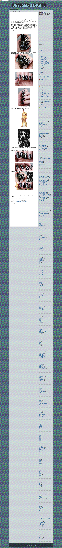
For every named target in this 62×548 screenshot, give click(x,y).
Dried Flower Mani (41, 215)
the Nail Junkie (41, 520)
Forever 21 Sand (41, 240)
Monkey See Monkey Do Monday (44, 346)
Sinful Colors (41, 487)
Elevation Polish (41, 225)
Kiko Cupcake (41, 274)
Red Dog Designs (41, 447)
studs (40, 505)
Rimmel (40, 452)
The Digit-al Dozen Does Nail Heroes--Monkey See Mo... (45, 63)
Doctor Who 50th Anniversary (43, 213)
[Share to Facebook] (24, 200)
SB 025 (40, 469)
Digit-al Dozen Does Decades (43, 179)
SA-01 (40, 458)
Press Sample (41, 415)
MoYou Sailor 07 (41, 365)
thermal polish (41, 521)
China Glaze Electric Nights (43, 146)
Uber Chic (40, 525)
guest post (40, 257)
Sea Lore (40, 474)
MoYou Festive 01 (41, 354)
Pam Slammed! (43, 65)
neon (40, 389)
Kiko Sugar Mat (41, 275)
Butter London (41, 136)
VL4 (39, 533)
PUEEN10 (40, 422)
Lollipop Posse (41, 295)
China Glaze (41, 144)
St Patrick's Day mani (42, 498)
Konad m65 (40, 281)
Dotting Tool (41, 214)
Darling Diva (41, 162)
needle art (40, 388)
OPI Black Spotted (41, 398)
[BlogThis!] (22, 200)
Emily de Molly (41, 227)
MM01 (40, 343)
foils (39, 238)
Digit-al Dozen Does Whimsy (43, 206)
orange (40, 401)
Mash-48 (40, 328)
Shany (40, 482)
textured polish (41, 516)
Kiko (39, 273)
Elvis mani (14, 201)
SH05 (40, 476)
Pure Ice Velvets (41, 429)
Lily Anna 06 (41, 294)
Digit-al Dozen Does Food (43, 184)
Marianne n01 (41, 308)
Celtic (40, 139)
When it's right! (43, 64)
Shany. (40, 483)
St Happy (40, 497)
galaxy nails (41, 248)
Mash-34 (40, 318)
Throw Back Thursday (42, 522)
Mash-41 (40, 322)
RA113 (40, 440)
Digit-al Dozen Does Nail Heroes (43, 191)
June (41, 51)
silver (40, 486)
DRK (39, 216)
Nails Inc (40, 381)
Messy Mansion (41, 334)
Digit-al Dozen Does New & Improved (44, 194)
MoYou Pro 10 (41, 363)
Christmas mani (41, 149)
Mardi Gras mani (41, 306)
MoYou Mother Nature (42, 356)
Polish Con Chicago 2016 (42, 414)
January (42, 67)
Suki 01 (40, 509)
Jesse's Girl (40, 269)
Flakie (40, 235)
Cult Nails (40, 160)
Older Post (35, 228)
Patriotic (40, 410)
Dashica (40, 163)
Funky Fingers (41, 247)
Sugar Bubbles (41, 507)
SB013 (40, 470)
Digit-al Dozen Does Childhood (43, 176)
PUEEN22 (40, 424)
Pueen (40, 417)
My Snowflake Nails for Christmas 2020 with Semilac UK (44, 77)
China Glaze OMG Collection (43, 148)
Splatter (40, 496)
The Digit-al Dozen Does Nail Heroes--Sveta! (45, 59)
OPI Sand (40, 399)
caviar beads (41, 138)
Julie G (40, 271)
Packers (40, 405)
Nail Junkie (40, 377)
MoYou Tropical (41, 366)
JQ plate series (41, 270)
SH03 (40, 475)
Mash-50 (40, 329)
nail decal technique (42, 376)
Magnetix (40, 305)
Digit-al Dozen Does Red (42, 198)
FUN (39, 246)
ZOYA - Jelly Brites (42, 89)
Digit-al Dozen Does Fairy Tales (43, 180)
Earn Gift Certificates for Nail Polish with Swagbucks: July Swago (45, 97)
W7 (39, 535)
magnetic (40, 304)
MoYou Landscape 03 (42, 355)
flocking (40, 236)
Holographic (41, 263)
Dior (39, 212)
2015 (41, 68)
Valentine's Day (41, 526)
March (42, 55)
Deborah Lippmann (42, 164)
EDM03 (40, 223)
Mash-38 (40, 319)
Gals (39, 249)
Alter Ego (40, 123)
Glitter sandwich (41, 252)
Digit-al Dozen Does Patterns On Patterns (45, 195)
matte (40, 330)
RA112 (40, 439)
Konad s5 (40, 284)
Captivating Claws (43, 107)
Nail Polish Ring (41, 380)
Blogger (36, 545)
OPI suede (40, 400)
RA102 (40, 435)
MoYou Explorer (41, 352)
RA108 (40, 436)
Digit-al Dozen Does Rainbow (43, 197)
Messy (40, 333)
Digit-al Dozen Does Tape (43, 201)
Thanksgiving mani (42, 517)
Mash (40, 311)
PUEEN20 (40, 423)
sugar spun (40, 508)
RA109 (40, 437)
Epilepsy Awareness (42, 228)
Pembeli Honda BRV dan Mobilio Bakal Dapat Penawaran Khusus (44, 93)
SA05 (40, 461)
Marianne (40, 307)
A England (40, 120)
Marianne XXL (41, 310)
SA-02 (40, 459)
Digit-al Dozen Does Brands (43, 175)
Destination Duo (41, 166)
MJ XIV (40, 341)
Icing (40, 264)
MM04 (40, 344)
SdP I (40, 471)
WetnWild (40, 538)
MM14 (40, 345)
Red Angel (40, 446)
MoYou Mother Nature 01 (42, 357)
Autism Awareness (41, 126)
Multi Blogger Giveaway (42, 368)
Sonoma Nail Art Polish (42, 493)
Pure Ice (40, 428)
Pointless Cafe (42, 103)
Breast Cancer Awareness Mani (43, 133)
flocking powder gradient (42, 237)
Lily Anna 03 (41, 293)
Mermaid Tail (41, 332)
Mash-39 (40, 320)
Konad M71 (40, 282)
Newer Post (13, 228)
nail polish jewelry (41, 379)
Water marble (41, 537)
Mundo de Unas (41, 370)
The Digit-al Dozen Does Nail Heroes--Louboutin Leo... (45, 61)
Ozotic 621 (40, 404)
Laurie (45, 12)
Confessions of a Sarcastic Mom (45, 83)
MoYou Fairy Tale (41, 353)
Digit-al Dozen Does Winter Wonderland (45, 207)
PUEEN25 (40, 425)
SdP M (40, 472)
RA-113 (40, 434)
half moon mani (41, 258)
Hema (40, 262)
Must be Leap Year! (43, 57)
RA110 (40, 438)
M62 (39, 298)
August (42, 49)
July (41, 50)
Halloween (40, 259)
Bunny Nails (41, 135)
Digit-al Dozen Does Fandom (43, 181)
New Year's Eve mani (42, 391)
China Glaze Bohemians (42, 145)
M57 (39, 296)
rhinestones (41, 451)
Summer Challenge (42, 511)
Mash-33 (40, 317)
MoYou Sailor (41, 364)
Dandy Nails (41, 161)
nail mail (40, 378)
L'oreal (40, 286)
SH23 (40, 481)
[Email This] (21, 200)
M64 (39, 299)
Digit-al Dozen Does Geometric (43, 185)
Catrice (40, 137)
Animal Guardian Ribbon (42, 124)
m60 (39, 297)
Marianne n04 (41, 309)
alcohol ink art (41, 122)
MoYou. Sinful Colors (42, 367)
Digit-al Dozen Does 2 (42, 170)
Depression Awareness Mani (43, 165)
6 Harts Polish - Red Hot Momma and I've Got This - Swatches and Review (45, 101)
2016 (41, 45)
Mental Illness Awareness (42, 331)
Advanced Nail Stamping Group (43, 121)
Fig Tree (40, 234)
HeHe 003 (40, 261)
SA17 (40, 463)
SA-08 (40, 460)
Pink (39, 413)
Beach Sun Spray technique (43, 127)
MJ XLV (40, 342)
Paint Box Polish (21, 201)
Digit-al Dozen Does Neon (43, 193)
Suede (40, 506)
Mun (39, 369)
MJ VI (40, 340)
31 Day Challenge (41, 115)
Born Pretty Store (41, 132)
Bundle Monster (41, 134)
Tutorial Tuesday (41, 524)
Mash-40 (40, 321)
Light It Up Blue (41, 292)
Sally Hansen (41, 464)
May (41, 52)
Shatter (40, 484)
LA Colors (40, 287)
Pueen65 (40, 427)
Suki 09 (40, 510)
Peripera (40, 412)
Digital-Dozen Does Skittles (43, 211)
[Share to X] (23, 200)
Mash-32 (40, 316)
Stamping (25, 201)
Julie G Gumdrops (41, 272)
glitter (40, 251)
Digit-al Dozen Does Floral (43, 183)
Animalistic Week (41, 125)
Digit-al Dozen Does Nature (43, 192)
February (42, 56)
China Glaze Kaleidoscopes (43, 147)
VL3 (39, 532)
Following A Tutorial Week (43, 239)
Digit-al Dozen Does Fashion (43, 182)
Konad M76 (40, 283)
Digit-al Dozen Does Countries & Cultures (45, 177)
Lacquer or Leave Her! (43, 79)
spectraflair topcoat (42, 494)
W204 (40, 534)
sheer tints (40, 485)
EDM (40, 222)
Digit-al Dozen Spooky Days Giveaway (44, 210)
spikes (40, 495)
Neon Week (41, 390)
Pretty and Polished (42, 416)
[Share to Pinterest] (25, 200)
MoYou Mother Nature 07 (42, 358)
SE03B (40, 473)
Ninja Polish (41, 393)
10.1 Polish (40, 114)
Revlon (40, 449)
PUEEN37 (40, 426)
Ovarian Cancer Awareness (43, 403)
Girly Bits (17, 201)
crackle (40, 157)
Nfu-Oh (40, 392)
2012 (41, 72)
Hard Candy (41, 260)
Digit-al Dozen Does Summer (43, 200)
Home (12, 9)
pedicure (40, 411)
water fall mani (41, 536)
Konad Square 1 (41, 285)
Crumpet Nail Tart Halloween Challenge (45, 158)
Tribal (40, 523)
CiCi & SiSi (40, 150)
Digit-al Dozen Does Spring (43, 199)
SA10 (40, 462)
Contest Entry (41, 156)
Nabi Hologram (41, 375)
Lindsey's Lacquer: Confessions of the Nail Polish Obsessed (45, 96)
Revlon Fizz (41, 450)
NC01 (40, 387)
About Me (15, 9)
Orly (39, 402)
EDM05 (40, 224)
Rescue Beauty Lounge (42, 448)
